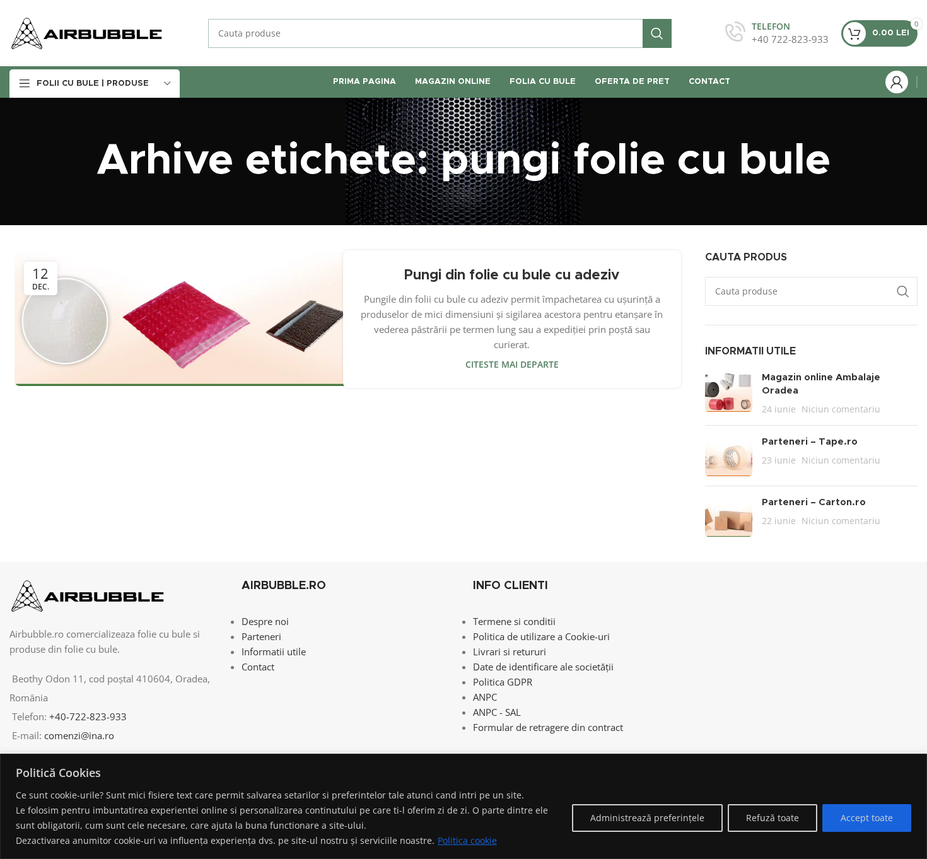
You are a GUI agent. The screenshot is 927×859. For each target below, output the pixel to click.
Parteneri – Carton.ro (814, 502)
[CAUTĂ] (657, 33)
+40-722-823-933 (88, 716)
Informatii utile (274, 651)
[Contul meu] (896, 82)
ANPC (485, 697)
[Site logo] (86, 32)
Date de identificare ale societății (543, 666)
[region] (463, 806)
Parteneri (261, 636)
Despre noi (265, 621)
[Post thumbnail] (728, 393)
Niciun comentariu (841, 409)
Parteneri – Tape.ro (810, 442)
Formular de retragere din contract (548, 727)
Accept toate (867, 818)
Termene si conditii (514, 621)
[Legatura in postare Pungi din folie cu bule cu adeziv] (184, 319)
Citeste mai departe (512, 364)
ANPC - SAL (497, 712)
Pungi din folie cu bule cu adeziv (511, 276)
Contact (258, 666)
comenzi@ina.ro (78, 735)
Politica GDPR (502, 681)
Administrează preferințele (647, 818)
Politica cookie (467, 840)
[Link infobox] (777, 33)
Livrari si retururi (509, 651)
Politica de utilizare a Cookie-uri (541, 636)
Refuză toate (772, 818)
